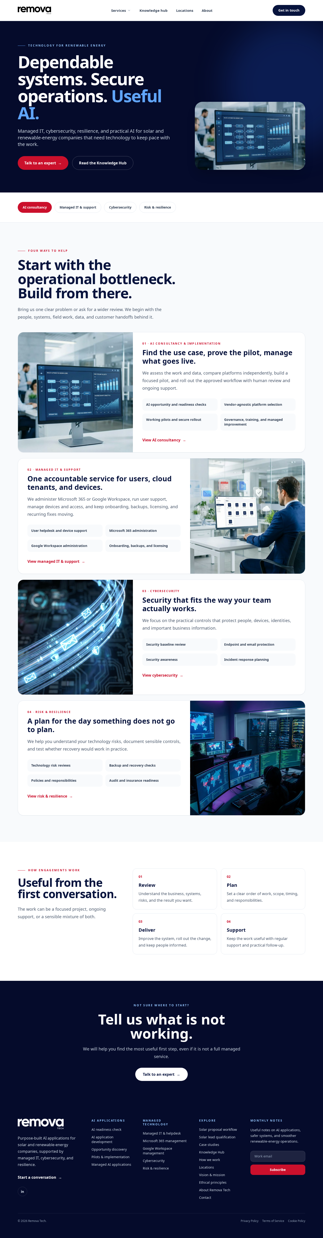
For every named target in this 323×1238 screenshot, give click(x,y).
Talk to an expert (43, 163)
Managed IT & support (78, 207)
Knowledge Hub (211, 1152)
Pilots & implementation (111, 1157)
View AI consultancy (164, 440)
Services (118, 10)
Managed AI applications (111, 1164)
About (207, 10)
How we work (209, 1159)
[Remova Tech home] (34, 10)
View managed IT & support (56, 561)
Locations (184, 10)
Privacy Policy (249, 1221)
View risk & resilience (50, 796)
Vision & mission (212, 1175)
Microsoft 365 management (165, 1141)
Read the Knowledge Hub (103, 163)
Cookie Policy (296, 1221)
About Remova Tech (214, 1190)
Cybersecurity (120, 207)
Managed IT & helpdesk (162, 1133)
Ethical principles (213, 1182)
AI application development (102, 1139)
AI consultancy (35, 207)
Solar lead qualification (217, 1137)
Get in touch (289, 10)
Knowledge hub (154, 10)
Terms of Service (273, 1221)
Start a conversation (40, 1177)
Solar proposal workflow (218, 1129)
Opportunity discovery (109, 1149)
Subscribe (278, 1169)
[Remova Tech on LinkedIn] (22, 1191)
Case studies (209, 1144)
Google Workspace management (157, 1150)
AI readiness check (106, 1129)
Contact (205, 1197)
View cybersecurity (162, 675)
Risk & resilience (157, 207)
